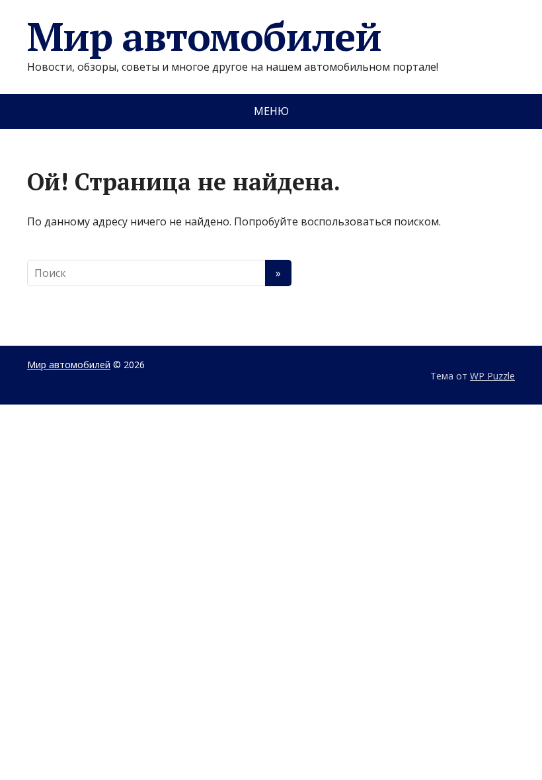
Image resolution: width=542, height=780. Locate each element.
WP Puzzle (492, 376)
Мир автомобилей (204, 36)
